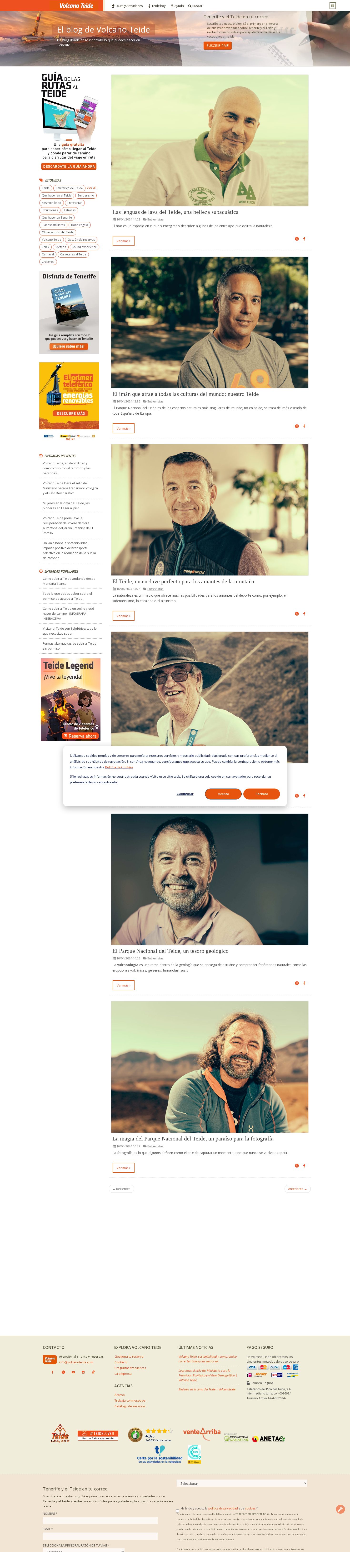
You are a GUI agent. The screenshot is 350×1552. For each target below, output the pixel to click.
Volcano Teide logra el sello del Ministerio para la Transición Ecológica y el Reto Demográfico (70, 488)
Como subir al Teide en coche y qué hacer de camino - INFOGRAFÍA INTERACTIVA (68, 613)
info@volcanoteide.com (76, 1362)
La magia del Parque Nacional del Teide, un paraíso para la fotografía (193, 1138)
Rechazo (261, 794)
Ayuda (179, 6)
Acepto (223, 794)
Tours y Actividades (129, 6)
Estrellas (69, 210)
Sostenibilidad (51, 203)
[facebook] (304, 239)
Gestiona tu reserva (129, 1356)
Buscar (197, 6)
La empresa (123, 1373)
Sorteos (60, 247)
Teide (46, 188)
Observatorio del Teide (58, 232)
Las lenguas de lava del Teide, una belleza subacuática (175, 212)
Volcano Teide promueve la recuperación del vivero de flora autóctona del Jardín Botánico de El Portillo (68, 525)
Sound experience (84, 247)
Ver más (123, 241)
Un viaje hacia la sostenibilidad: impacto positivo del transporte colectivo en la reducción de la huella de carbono (69, 550)
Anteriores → (297, 1189)
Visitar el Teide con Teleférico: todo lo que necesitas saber (70, 631)
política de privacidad (223, 1508)
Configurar (185, 794)
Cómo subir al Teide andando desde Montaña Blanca (69, 581)
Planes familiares (53, 225)
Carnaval (48, 254)
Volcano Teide (51, 240)
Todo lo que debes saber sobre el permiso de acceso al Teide (67, 596)
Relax (45, 247)
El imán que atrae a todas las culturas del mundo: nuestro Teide (185, 394)
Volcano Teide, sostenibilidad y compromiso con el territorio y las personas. (67, 468)
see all (91, 187)
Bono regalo (79, 225)
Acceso (120, 1395)
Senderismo (86, 195)
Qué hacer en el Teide (56, 195)
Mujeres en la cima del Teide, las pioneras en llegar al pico (66, 505)
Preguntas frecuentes (130, 1368)
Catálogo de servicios (130, 1406)
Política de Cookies (119, 767)
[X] (297, 239)
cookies (250, 1508)
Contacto (121, 1362)
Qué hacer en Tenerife (57, 218)
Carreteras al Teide (73, 254)
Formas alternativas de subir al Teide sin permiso (69, 646)
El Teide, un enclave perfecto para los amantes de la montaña (183, 581)
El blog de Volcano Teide (103, 29)
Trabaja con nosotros (130, 1400)
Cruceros (48, 262)
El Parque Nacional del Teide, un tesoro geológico (170, 951)
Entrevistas (155, 219)
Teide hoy (159, 6)
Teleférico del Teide (69, 188)
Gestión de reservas (81, 240)
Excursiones (50, 210)
